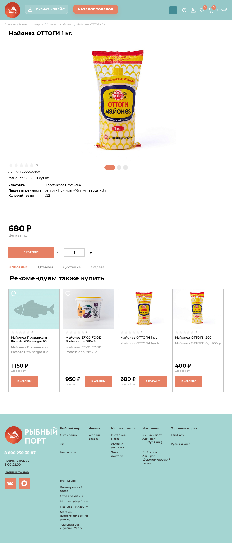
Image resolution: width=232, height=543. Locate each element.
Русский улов (180, 444)
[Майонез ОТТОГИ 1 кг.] (143, 309)
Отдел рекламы (71, 496)
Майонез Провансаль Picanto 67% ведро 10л (29, 339)
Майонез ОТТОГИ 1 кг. (138, 337)
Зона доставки (117, 454)
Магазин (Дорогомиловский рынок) (74, 515)
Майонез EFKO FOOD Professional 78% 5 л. (83, 339)
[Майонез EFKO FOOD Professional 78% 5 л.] (88, 309)
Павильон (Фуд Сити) (75, 506)
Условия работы (94, 436)
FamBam (177, 435)
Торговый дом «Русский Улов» (71, 526)
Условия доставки (117, 445)
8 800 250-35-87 (20, 453)
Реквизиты (68, 452)
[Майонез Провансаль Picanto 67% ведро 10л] (34, 309)
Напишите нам (17, 472)
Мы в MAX (24, 483)
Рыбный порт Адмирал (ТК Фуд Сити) (152, 438)
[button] (109, 167)
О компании (68, 435)
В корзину (24, 381)
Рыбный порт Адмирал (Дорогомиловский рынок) (156, 458)
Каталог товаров (95, 9)
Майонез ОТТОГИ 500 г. (194, 337)
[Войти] (193, 10)
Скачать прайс (50, 9)
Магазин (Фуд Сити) (74, 501)
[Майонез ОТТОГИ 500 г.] (198, 309)
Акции (64, 444)
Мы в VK (10, 483)
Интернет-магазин (118, 436)
